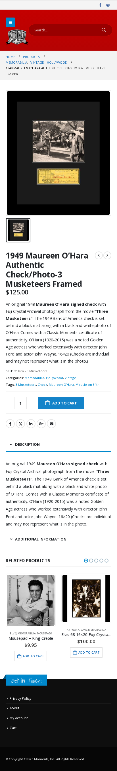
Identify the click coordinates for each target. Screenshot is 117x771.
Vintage (70, 378)
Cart (13, 727)
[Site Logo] (17, 37)
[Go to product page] (30, 600)
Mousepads (44, 633)
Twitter (20, 423)
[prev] (99, 255)
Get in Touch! (26, 680)
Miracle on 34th (87, 384)
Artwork (73, 630)
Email (51, 423)
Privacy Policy (20, 698)
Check (42, 384)
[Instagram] (108, 5)
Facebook (10, 423)
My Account (19, 718)
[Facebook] (100, 5)
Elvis (13, 633)
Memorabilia (34, 378)
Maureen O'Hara (61, 384)
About (14, 708)
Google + (41, 423)
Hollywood (54, 378)
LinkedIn (30, 423)
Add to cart (64, 403)
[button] (10, 22)
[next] (107, 255)
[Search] (103, 30)
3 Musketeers (26, 384)
